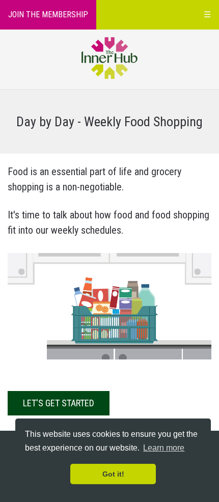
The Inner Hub (109, 58)
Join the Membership (48, 14)
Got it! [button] (113, 474)
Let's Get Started (58, 403)
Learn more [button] (163, 447)
